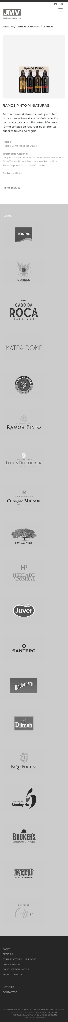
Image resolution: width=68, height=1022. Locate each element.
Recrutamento (12, 974)
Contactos (10, 992)
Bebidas (8, 27)
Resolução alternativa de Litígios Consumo (35, 1015)
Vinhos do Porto (28, 27)
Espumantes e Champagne (19, 959)
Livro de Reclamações (35, 1018)
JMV (12, 14)
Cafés (6, 949)
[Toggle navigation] (60, 10)
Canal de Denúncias (16, 969)
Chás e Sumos (11, 964)
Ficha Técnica (12, 188)
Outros (48, 27)
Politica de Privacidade (47, 1012)
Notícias (8, 987)
